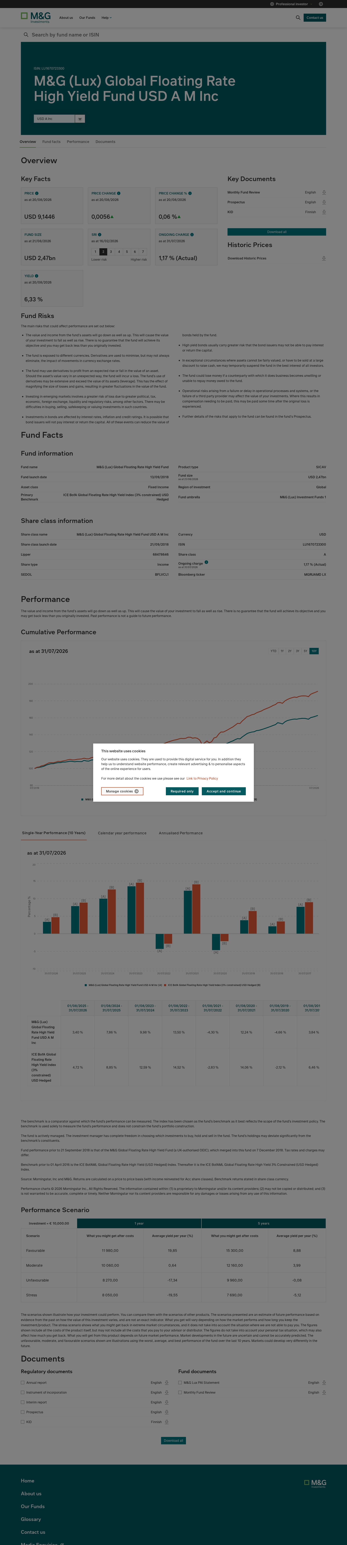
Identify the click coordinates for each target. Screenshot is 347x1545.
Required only (182, 791)
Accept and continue (224, 791)
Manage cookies (119, 791)
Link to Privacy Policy (202, 778)
